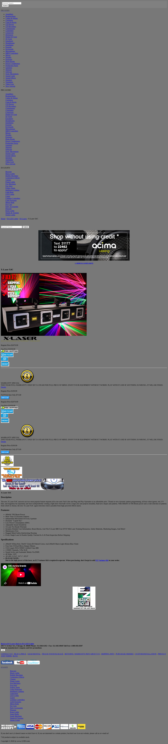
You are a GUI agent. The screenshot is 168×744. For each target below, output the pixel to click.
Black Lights (10, 174)
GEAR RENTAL (34, 654)
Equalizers (9, 41)
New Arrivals (10, 86)
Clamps (8, 180)
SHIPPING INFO (107, 654)
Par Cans (8, 205)
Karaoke (8, 47)
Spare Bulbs (14, 714)
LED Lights (9, 194)
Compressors (10, 29)
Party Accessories (11, 207)
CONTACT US (7, 654)
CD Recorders (10, 27)
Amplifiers (9, 14)
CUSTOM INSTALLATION (145, 654)
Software (8, 72)
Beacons (8, 172)
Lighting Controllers (12, 198)
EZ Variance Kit (102, 560)
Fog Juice (8, 186)
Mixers (8, 55)
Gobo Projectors (16, 689)
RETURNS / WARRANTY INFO (77, 654)
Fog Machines (10, 184)
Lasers (7, 196)
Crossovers (9, 33)
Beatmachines (10, 16)
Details (3, 387)
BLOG (15, 656)
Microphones (10, 51)
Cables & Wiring (11, 18)
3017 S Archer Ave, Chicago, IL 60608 (15, 646)
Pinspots (8, 209)
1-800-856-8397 (77, 646)
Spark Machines (16, 716)
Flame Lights (10, 182)
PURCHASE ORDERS (124, 654)
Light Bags (9, 192)
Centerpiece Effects (12, 178)
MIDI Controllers (11, 53)
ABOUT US (95, 654)
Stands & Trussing (12, 213)
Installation (9, 45)
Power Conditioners (12, 64)
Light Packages (11, 200)
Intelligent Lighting (12, 190)
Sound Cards (10, 76)
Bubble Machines (11, 176)
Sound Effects (10, 78)
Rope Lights (9, 211)
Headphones (10, 43)
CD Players (9, 24)
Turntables (9, 82)
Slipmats (8, 70)
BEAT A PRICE (20, 654)
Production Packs (11, 66)
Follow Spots (10, 188)
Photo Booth (10, 61)
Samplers (8, 68)
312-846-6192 (42, 646)
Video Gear (9, 84)
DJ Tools (8, 39)
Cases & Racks (10, 22)
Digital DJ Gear (11, 37)
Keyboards (9, 49)
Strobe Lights (10, 215)
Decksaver (9, 35)
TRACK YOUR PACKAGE (52, 654)
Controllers (9, 31)
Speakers (8, 80)
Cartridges (9, 20)
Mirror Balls (9, 202)
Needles (8, 57)
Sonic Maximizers (12, 74)
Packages (8, 59)
